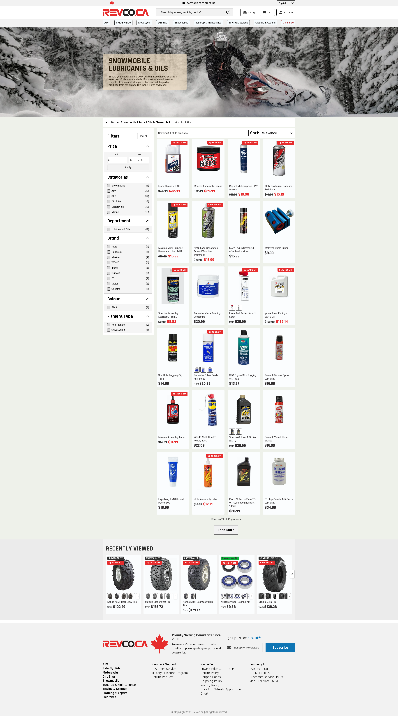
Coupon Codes (211, 677)
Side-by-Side (123, 22)
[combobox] (192, 12)
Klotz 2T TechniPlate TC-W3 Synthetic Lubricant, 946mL (242, 503)
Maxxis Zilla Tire (268, 601)
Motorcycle (144, 22)
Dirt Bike (162, 22)
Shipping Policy (211, 681)
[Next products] (292, 574)
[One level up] (107, 122)
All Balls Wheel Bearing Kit (235, 601)
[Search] (228, 12)
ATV (106, 22)
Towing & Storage (238, 22)
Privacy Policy (210, 685)
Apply (128, 167)
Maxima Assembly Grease (208, 186)
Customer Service (164, 669)
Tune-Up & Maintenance (208, 22)
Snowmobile (181, 22)
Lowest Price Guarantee (217, 669)
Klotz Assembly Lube (205, 499)
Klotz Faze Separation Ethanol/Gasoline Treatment (206, 251)
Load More (226, 530)
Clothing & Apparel (265, 22)
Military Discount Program (170, 673)
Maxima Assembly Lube (171, 437)
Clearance (288, 22)
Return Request (163, 677)
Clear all (143, 136)
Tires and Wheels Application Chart (221, 691)
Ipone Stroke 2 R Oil (169, 186)
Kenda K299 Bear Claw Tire (122, 601)
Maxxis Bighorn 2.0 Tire (158, 601)
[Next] (137, 596)
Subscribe (280, 647)
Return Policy (210, 673)
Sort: (254, 133)
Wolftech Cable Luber (276, 248)
